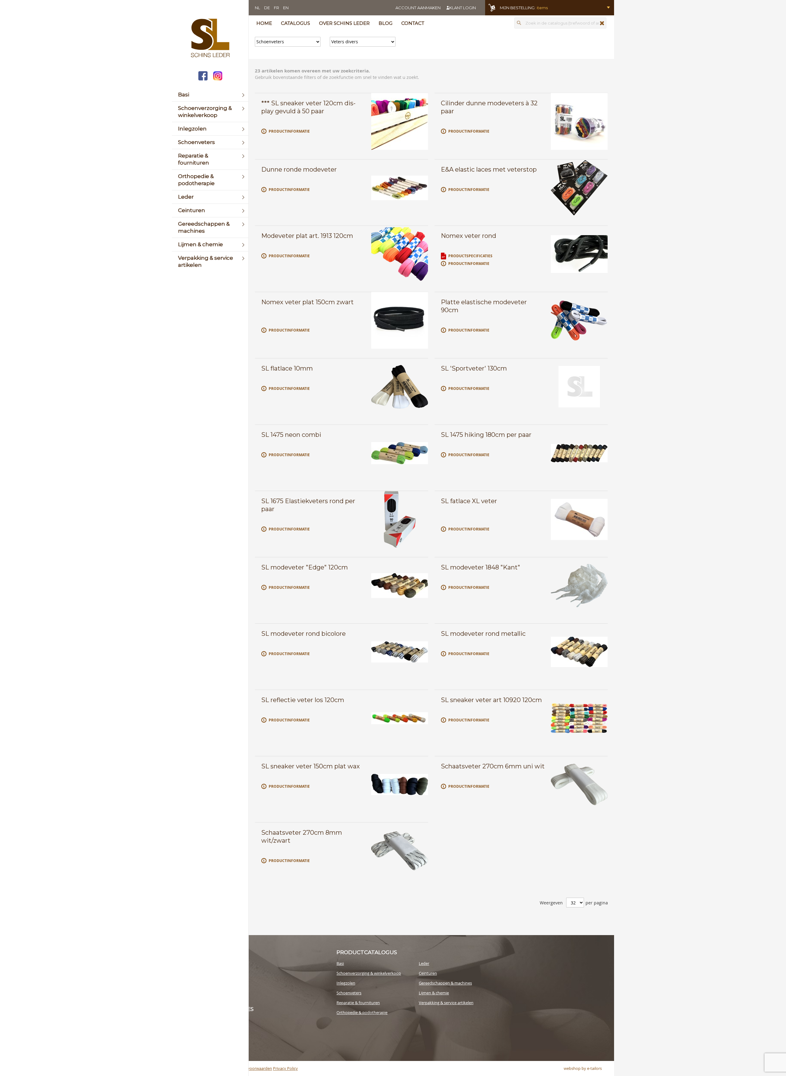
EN (286, 7)
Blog (385, 23)
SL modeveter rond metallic (483, 633)
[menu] (210, 180)
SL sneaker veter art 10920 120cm (491, 700)
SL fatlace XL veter (469, 501)
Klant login (462, 7)
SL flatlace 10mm (287, 368)
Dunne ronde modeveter (299, 169)
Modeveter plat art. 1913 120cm (307, 235)
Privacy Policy (285, 1068)
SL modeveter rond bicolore (303, 633)
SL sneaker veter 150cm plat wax (310, 766)
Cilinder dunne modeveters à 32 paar (489, 107)
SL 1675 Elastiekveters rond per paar (308, 505)
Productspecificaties (470, 255)
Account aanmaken (418, 7)
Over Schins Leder (344, 23)
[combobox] (560, 23)
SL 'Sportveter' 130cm (474, 368)
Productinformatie (289, 131)
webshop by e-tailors (583, 1068)
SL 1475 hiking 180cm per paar (486, 434)
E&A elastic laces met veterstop (489, 169)
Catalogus (295, 23)
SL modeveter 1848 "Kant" (480, 567)
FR (276, 7)
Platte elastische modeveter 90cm (484, 306)
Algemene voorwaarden (250, 1068)
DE (267, 7)
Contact (412, 23)
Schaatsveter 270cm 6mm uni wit (493, 766)
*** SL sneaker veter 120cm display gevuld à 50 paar (308, 107)
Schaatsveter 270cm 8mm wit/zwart (301, 836)
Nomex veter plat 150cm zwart (307, 302)
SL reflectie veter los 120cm (302, 700)
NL (257, 7)
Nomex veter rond (468, 235)
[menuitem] (210, 94)
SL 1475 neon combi (291, 434)
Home (264, 23)
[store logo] (210, 38)
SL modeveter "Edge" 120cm (304, 567)
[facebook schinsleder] (203, 76)
